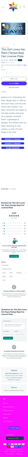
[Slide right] (17, 44)
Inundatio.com (13, 449)
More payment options (14, 87)
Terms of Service (7, 421)
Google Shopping (12, 148)
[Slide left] (10, 44)
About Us (5, 403)
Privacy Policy (7, 414)
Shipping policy (19, 453)
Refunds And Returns (8, 407)
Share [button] (4, 91)
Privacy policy (20, 451)
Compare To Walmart (13, 143)
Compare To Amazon (13, 139)
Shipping (3, 62)
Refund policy (12, 451)
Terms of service (10, 453)
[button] (3, 6)
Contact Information (8, 410)
